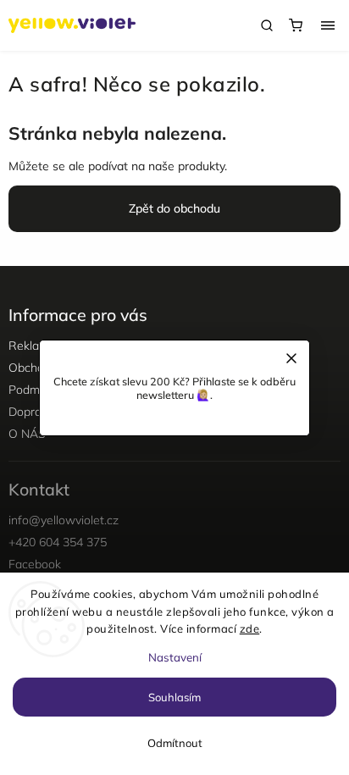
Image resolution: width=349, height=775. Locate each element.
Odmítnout (174, 743)
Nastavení (175, 657)
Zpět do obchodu (174, 208)
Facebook (34, 564)
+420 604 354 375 (57, 542)
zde (250, 628)
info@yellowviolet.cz (63, 520)
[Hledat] (267, 25)
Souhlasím (174, 697)
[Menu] (328, 25)
